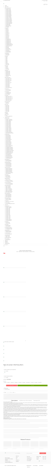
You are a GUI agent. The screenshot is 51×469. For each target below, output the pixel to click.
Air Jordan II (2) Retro (8, 10)
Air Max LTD (7, 46)
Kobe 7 (7, 59)
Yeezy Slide (7, 76)
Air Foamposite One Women (8, 180)
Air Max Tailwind (8, 48)
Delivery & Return (7, 389)
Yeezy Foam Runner (8, 75)
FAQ (16, 458)
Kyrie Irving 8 (7, 110)
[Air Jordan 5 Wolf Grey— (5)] (25, 318)
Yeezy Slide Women (8, 173)
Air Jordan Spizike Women (9, 132)
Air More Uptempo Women (8, 192)
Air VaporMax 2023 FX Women (10, 150)
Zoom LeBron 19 (8, 81)
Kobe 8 (7, 60)
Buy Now (32, 385)
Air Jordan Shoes (7, 118)
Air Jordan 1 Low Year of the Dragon (17, 447)
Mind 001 (7, 113)
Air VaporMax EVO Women (9, 157)
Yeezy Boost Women (7, 167)
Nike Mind (6, 112)
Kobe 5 (7, 57)
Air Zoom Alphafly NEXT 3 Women (10, 203)
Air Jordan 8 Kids (8, 213)
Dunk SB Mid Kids (8, 226)
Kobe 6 (7, 58)
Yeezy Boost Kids (7, 230)
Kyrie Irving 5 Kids (8, 239)
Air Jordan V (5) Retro (32, 251)
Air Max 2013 (7, 34)
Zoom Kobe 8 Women (8, 165)
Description (14, 400)
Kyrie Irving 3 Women (8, 194)
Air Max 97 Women (8, 140)
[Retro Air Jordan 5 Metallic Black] (25, 444)
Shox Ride (7, 68)
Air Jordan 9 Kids (8, 214)
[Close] (47, 421)
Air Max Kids (6, 221)
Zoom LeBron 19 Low (8, 80)
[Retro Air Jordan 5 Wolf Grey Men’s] (25, 260)
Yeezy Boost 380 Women (9, 169)
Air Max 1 (7, 28)
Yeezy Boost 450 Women (9, 170)
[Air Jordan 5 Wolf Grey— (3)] (25, 289)
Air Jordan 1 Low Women (9, 119)
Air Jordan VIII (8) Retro (9, 15)
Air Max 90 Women (8, 136)
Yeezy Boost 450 (8, 72)
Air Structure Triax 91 (8, 49)
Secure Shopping (29, 459)
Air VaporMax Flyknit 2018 (9, 44)
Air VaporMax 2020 (8, 41)
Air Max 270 (7, 37)
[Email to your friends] (14, 392)
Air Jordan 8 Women (8, 126)
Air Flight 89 (7, 26)
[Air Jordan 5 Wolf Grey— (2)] (25, 274)
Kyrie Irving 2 (7, 105)
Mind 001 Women (8, 179)
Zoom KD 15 (7, 102)
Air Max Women (7, 134)
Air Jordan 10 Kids (8, 215)
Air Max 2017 (7, 35)
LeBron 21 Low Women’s (9, 189)
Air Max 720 (7, 38)
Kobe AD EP (7, 63)
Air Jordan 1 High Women (9, 120)
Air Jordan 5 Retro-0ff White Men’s (44, 447)
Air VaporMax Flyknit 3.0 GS (9, 152)
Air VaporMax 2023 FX (9, 43)
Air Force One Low (8, 89)
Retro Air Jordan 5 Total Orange (34, 447)
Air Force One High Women (9, 184)
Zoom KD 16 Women (8, 199)
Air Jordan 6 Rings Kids (9, 219)
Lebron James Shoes (7, 77)
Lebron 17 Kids (8, 236)
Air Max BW (7, 47)
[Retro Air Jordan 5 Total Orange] (34, 444)
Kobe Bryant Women (7, 162)
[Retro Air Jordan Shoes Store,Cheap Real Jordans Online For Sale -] (11, 3)
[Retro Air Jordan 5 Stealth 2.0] (7, 444)
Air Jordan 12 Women (8, 129)
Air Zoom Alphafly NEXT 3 (9, 116)
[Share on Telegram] (13, 392)
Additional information (25, 400)
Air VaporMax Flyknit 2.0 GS (9, 151)
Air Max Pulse (7, 50)
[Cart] (44, 4)
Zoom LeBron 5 (8, 86)
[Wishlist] (45, 4)
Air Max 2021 (7, 36)
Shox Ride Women (8, 177)
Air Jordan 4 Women (8, 122)
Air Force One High (8, 90)
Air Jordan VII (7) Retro (8, 14)
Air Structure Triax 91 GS (9, 156)
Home (17, 251)
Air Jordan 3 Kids (8, 209)
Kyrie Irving (6, 104)
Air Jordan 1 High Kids (8, 207)
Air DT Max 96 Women (9, 139)
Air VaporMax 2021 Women (9, 149)
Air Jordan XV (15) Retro (9, 21)
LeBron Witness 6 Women (9, 191)
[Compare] (46, 4)
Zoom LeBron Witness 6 (9, 87)
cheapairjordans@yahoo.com (8, 462)
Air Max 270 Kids (8, 223)
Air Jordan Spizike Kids (8, 220)
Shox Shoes (6, 65)
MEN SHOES (6, 6)
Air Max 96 (7, 32)
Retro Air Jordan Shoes (25, 251)
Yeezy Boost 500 (8, 73)
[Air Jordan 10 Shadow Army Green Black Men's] (4, 367)
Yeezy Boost (6, 70)
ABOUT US (6, 240)
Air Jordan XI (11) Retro (9, 18)
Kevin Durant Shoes (7, 101)
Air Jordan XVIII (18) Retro (9, 22)
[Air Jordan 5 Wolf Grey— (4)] (25, 303)
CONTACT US (6, 242)
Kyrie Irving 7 (7, 109)
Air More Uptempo (7, 94)
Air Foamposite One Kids (8, 227)
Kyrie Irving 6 (7, 108)
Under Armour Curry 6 (9, 99)
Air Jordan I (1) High (8, 9)
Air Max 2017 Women (8, 142)
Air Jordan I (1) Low (8, 8)
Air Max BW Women (8, 154)
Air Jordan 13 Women (8, 130)
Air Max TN (7, 29)
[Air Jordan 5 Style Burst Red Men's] (4, 373)
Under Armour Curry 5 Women (10, 201)
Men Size (4, 381)
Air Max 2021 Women (8, 143)
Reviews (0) (37, 400)
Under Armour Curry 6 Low (9, 98)
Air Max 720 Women (8, 146)
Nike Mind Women (7, 178)
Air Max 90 (7, 30)
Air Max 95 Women (8, 137)
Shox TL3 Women (8, 176)
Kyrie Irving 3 (7, 106)
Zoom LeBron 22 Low (8, 78)
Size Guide (6, 388)
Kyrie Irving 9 (7, 111)
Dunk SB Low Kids (8, 225)
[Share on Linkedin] (11, 392)
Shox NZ (7, 66)
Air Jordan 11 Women (8, 128)
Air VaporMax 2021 (8, 42)
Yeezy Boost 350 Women (9, 168)
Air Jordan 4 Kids (8, 210)
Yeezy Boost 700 (8, 74)
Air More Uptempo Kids (8, 237)
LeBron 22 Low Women (9, 190)
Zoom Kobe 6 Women (8, 164)
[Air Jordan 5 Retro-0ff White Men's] (43, 444)
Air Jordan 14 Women (8, 131)
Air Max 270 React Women (9, 145)
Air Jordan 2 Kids (8, 208)
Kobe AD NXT (7, 64)
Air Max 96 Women (8, 138)
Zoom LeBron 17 (8, 84)
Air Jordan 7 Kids (8, 212)
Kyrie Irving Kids (7, 238)
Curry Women (7, 200)
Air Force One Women (8, 182)
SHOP (16, 457)
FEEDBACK (6, 241)
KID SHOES (6, 204)
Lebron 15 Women (8, 186)
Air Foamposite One (8, 92)
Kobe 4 (7, 56)
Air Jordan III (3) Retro (8, 11)
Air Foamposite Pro (8, 93)
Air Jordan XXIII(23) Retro (9, 23)
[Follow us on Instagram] (19, 453)
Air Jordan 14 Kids (8, 218)
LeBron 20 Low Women (9, 188)
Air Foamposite (7, 91)
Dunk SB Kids (6, 224)
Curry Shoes (6, 95)
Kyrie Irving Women (7, 193)
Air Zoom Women (7, 202)
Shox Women (6, 174)
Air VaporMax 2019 (8, 40)
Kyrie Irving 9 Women (8, 196)
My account (28, 456)
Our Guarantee (29, 460)
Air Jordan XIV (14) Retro (9, 20)
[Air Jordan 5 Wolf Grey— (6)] (25, 333)
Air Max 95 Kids (8, 222)
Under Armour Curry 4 (9, 96)
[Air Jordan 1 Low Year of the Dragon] (16, 444)
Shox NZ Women (8, 175)
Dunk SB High (7, 54)
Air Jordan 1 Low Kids (8, 206)
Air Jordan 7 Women (8, 125)
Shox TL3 (7, 67)
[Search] (47, 4)
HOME (6, 5)
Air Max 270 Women (8, 144)
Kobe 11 (7, 62)
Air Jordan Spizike (8, 24)
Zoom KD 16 (7, 103)
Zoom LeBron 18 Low (8, 82)
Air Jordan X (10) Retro (8, 17)
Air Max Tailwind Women (9, 155)
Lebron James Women (8, 185)
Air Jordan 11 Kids (8, 216)
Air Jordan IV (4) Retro (8, 12)
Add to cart (12, 385)
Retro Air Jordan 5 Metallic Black (26, 447)
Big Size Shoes (7, 114)
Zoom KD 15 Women (8, 198)
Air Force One (7, 88)
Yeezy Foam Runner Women (9, 172)
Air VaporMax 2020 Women (9, 148)
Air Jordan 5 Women (8, 123)
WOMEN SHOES (7, 117)
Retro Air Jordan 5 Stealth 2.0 (7, 447)
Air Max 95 (7, 31)
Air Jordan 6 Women (8, 124)
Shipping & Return (7, 243)
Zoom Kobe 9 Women (8, 166)
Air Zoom (6, 115)
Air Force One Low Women (9, 183)
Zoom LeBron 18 (8, 83)
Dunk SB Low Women (8, 160)
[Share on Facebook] (8, 392)
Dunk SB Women (7, 159)
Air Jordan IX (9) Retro (8, 16)
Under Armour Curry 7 (9, 100)
